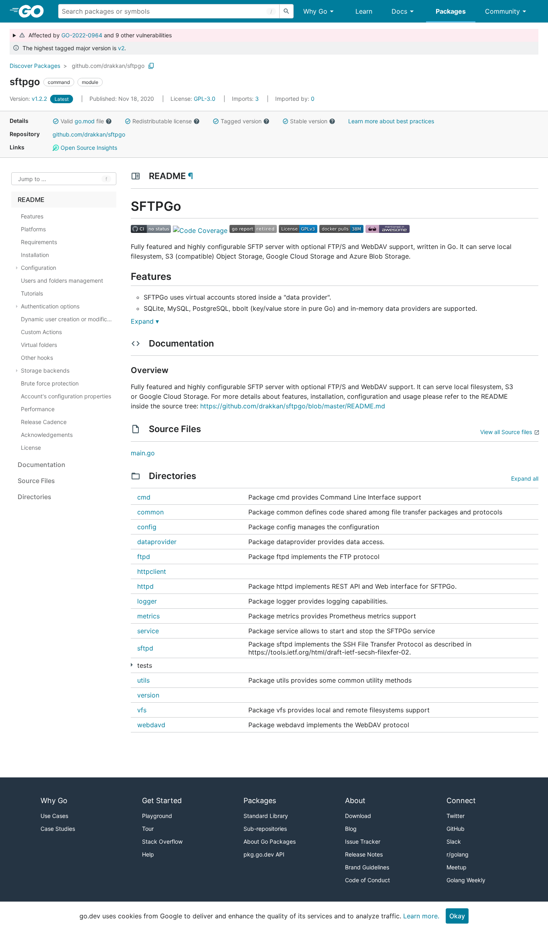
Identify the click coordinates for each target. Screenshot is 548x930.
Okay (457, 916)
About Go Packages (270, 841)
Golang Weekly (466, 880)
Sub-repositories (265, 828)
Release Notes (364, 854)
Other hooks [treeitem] (37, 357)
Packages (451, 11)
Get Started (162, 800)
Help (148, 854)
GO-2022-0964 (81, 35)
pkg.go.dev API (264, 854)
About (355, 800)
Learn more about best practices (391, 121)
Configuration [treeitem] (38, 267)
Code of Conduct (367, 880)
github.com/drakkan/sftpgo (108, 65)
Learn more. (421, 916)
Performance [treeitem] (38, 409)
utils (143, 680)
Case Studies (58, 828)
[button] (56, 121)
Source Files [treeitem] (36, 481)
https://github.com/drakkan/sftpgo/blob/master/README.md (292, 406)
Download (358, 815)
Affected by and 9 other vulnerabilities (98, 35)
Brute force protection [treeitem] (50, 383)
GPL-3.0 (204, 98)
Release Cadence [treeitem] (44, 421)
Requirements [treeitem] (39, 242)
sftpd (145, 648)
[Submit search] (286, 11)
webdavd (151, 725)
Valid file (82, 121)
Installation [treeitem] (35, 254)
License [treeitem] (31, 447)
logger (147, 601)
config (146, 527)
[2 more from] (132, 665)
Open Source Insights (88, 147)
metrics (148, 616)
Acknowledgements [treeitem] (47, 434)
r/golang (458, 854)
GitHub (456, 828)
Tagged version (241, 121)
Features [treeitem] (32, 216)
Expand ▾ (145, 321)
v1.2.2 (29, 98)
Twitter (456, 815)
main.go (143, 453)
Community (502, 11)
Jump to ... (32, 178)
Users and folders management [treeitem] (62, 280)
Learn (363, 11)
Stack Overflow (162, 841)
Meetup (457, 867)
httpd (145, 586)
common (150, 512)
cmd (143, 497)
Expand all (524, 478)
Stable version (308, 121)
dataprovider (157, 542)
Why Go (315, 11)
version (148, 695)
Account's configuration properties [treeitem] (66, 396)
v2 (121, 48)
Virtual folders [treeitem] (39, 344)
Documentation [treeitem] (41, 465)
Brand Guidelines (367, 867)
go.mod (85, 121)
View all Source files (506, 431)
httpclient (151, 571)
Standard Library (266, 815)
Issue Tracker (362, 841)
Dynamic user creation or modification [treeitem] (68, 319)
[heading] (34, 11)
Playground (157, 815)
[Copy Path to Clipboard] (151, 65)
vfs (141, 710)
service (148, 631)
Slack (454, 841)
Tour (148, 828)
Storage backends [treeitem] (45, 370)
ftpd (143, 557)
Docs (399, 11)
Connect (461, 800)
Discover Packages (35, 65)
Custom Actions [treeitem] (41, 331)
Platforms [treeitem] (33, 229)
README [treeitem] (31, 200)
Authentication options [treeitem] (50, 306)
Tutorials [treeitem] (32, 293)
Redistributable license (162, 121)
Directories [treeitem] (34, 497)
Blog (351, 828)
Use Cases (54, 815)
